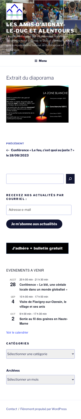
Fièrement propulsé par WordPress (43, 409)
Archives (13, 370)
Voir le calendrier (17, 332)
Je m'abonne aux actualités (34, 224)
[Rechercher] (70, 179)
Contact (11, 409)
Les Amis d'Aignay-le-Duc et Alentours (40, 28)
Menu (43, 60)
